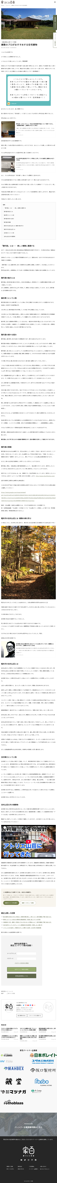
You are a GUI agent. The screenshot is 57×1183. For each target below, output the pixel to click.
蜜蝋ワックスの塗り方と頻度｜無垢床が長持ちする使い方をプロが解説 (28, 1037)
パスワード (10, 958)
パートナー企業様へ (33, 1169)
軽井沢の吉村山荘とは (9, 229)
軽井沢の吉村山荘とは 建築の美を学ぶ (14, 225)
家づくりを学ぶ (10, 1169)
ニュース (8, 5)
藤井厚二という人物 (9, 215)
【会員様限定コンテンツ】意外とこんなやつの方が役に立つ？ (9, 1036)
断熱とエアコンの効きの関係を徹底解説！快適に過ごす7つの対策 (22, 919)
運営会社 (20, 1166)
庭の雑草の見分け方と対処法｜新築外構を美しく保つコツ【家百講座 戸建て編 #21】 (27, 917)
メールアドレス (11, 953)
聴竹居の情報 (7, 222)
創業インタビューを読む (28, 903)
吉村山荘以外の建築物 (9, 236)
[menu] (55, 2)
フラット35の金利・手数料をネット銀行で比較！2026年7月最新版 (22, 928)
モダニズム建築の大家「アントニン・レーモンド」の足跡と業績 (28, 1029)
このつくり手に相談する (35, 1015)
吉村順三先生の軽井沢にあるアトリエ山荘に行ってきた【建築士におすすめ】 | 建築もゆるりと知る (35, 644)
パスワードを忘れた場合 (22, 963)
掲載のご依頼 (10, 1166)
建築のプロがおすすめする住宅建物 (19, 5)
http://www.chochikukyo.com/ (45, 476)
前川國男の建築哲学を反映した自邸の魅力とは (47, 1036)
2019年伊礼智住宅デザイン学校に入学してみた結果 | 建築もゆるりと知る (35, 159)
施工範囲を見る (22, 1015)
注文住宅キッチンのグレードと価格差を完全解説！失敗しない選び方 (22, 925)
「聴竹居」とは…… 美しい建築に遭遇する (15, 208)
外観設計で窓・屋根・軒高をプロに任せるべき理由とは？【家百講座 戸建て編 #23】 (27, 922)
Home (2, 5)
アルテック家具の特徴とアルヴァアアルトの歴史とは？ (9, 1029)
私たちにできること (44, 1169)
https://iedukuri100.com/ (27, 1011)
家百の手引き (21, 1169)
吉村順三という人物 (9, 233)
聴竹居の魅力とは (8, 211)
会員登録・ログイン (55, 22)
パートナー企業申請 (55, 40)
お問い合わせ (43, 1166)
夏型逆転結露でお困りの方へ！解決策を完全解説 (47, 1029)
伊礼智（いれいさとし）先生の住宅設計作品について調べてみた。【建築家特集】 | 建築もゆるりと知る (35, 124)
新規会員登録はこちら (21, 976)
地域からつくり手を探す (11, 903)
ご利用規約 (31, 1166)
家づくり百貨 (11, 993)
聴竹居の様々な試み (9, 218)
